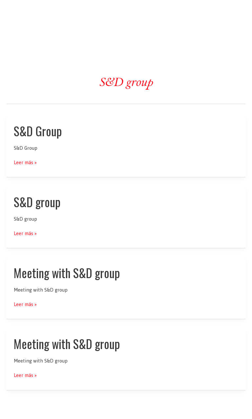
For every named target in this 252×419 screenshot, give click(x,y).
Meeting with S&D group (67, 273)
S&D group (37, 202)
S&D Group (38, 131)
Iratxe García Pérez (126, 11)
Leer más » (25, 162)
